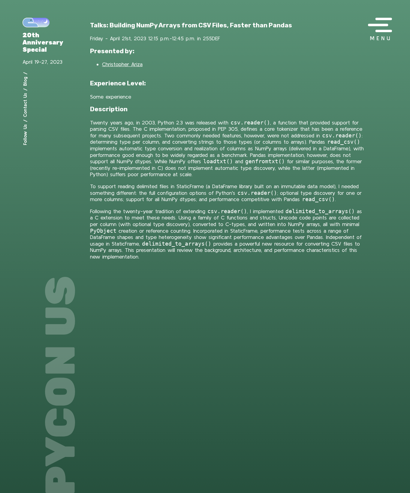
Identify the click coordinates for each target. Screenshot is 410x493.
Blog (25, 81)
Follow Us (25, 134)
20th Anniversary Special (43, 42)
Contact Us (25, 105)
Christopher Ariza (122, 64)
